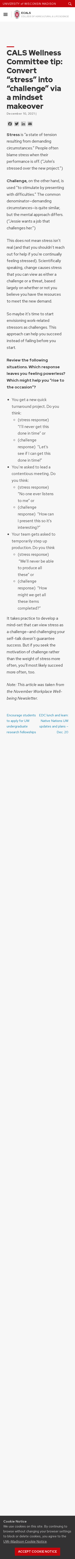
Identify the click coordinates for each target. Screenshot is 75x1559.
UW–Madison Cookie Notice (25, 1541)
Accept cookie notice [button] (37, 1552)
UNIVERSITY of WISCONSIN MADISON (29, 4)
